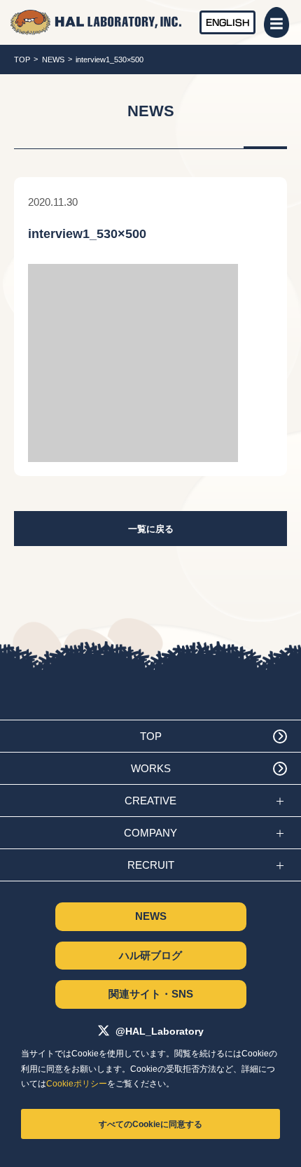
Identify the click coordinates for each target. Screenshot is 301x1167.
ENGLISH (228, 22)
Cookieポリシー (76, 1084)
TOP (22, 59)
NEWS (53, 59)
